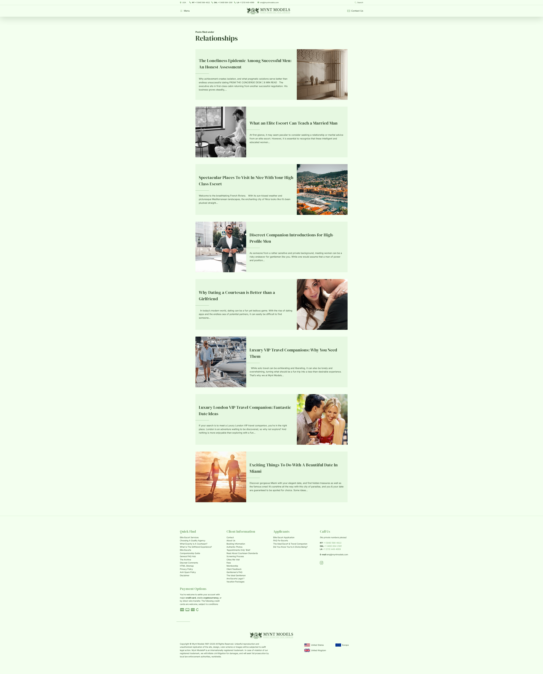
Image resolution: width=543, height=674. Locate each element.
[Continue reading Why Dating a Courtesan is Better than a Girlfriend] (322, 304)
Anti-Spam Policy (188, 572)
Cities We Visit (233, 559)
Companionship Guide (190, 553)
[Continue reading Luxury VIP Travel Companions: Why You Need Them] (220, 362)
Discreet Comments (189, 562)
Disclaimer (184, 575)
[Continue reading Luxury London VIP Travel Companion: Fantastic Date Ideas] (322, 419)
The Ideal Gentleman (236, 575)
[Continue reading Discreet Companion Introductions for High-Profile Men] (220, 247)
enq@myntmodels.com (269, 2)
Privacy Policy (186, 569)
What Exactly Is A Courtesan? (193, 544)
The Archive (185, 559)
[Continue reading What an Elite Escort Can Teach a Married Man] (220, 132)
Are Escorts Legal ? (235, 578)
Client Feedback (234, 569)
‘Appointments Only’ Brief (238, 550)
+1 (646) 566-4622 (201, 2)
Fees (229, 562)
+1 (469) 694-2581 (223, 2)
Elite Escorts (185, 550)
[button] (185, 11)
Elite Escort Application (283, 537)
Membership (232, 566)
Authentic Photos (234, 547)
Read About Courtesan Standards (242, 553)
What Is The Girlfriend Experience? (196, 547)
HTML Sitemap (187, 566)
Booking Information (236, 544)
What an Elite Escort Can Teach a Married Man (294, 123)
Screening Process (235, 556)
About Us (231, 540)
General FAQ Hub (188, 556)
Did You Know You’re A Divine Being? (290, 547)
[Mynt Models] (268, 10)
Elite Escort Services (189, 537)
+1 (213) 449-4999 (245, 2)
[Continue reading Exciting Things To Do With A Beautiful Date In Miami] (220, 477)
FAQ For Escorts (280, 540)
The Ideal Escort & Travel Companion (290, 544)
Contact (230, 537)
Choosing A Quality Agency (192, 540)
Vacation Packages (235, 581)
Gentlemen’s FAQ (234, 572)
